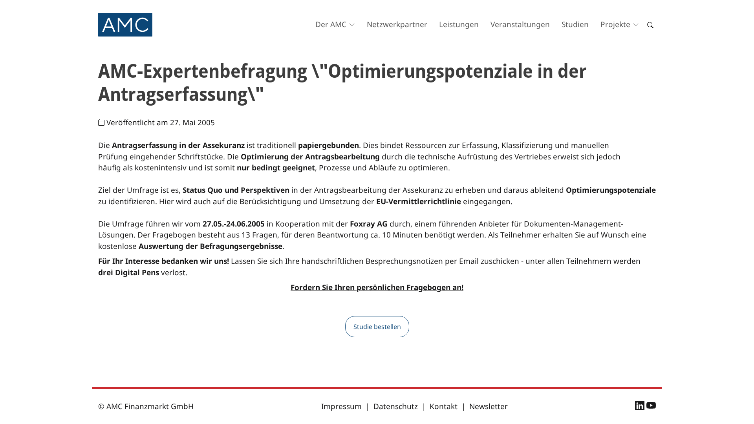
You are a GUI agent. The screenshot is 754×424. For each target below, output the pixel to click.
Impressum (341, 406)
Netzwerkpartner (397, 24)
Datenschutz (395, 406)
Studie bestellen (377, 326)
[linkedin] (640, 407)
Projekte (615, 24)
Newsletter (488, 406)
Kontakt (444, 406)
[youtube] (651, 407)
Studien (575, 24)
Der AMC (330, 24)
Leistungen (459, 24)
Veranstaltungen (520, 24)
